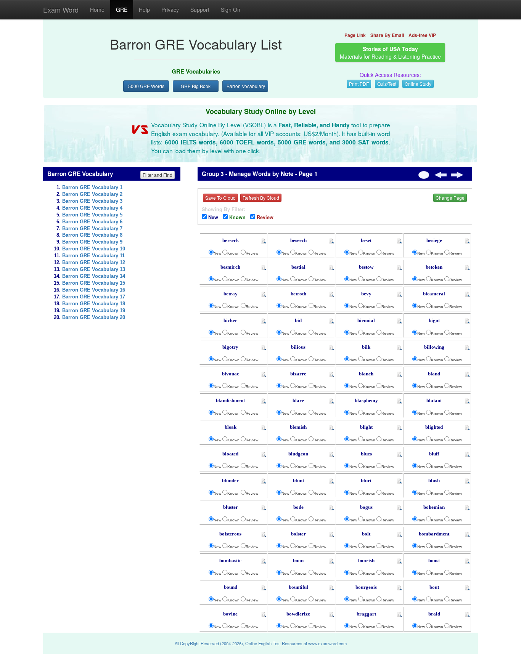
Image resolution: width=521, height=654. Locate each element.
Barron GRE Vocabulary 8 (92, 235)
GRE (121, 9)
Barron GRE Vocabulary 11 (93, 255)
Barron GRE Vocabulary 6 (92, 221)
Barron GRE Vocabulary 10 (93, 249)
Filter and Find (157, 175)
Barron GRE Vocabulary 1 (92, 187)
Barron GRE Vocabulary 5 (92, 215)
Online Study (418, 83)
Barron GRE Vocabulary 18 (93, 303)
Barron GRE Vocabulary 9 (92, 242)
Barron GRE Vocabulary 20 (93, 317)
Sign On (230, 9)
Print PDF (359, 83)
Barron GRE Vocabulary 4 (92, 208)
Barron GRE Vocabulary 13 (93, 269)
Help (144, 9)
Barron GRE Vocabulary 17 (93, 297)
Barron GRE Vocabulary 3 (92, 201)
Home (97, 9)
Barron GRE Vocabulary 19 (93, 310)
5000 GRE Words (146, 86)
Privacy (170, 9)
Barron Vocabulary (246, 86)
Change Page (450, 197)
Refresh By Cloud (261, 197)
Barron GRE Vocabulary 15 (93, 283)
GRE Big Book (196, 86)
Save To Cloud (220, 197)
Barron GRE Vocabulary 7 (92, 228)
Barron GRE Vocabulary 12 (93, 262)
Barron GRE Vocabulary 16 (93, 290)
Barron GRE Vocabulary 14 (93, 276)
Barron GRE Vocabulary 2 (92, 194)
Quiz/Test (386, 83)
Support (199, 9)
